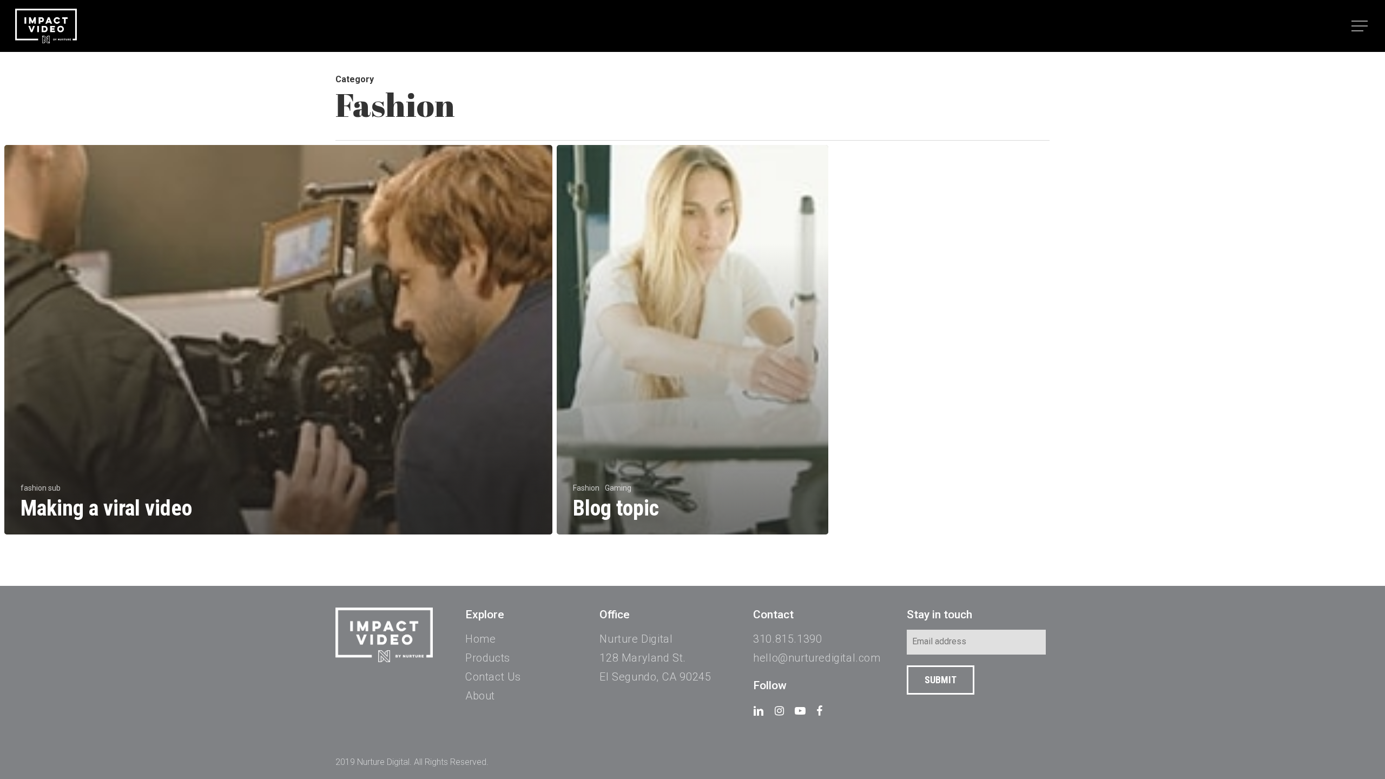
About (480, 695)
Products (487, 657)
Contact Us (493, 676)
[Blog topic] (692, 339)
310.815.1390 (787, 638)
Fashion (586, 488)
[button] (1360, 26)
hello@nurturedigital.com (816, 657)
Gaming (618, 488)
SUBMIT (941, 679)
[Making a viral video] (278, 339)
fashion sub (41, 488)
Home (480, 638)
